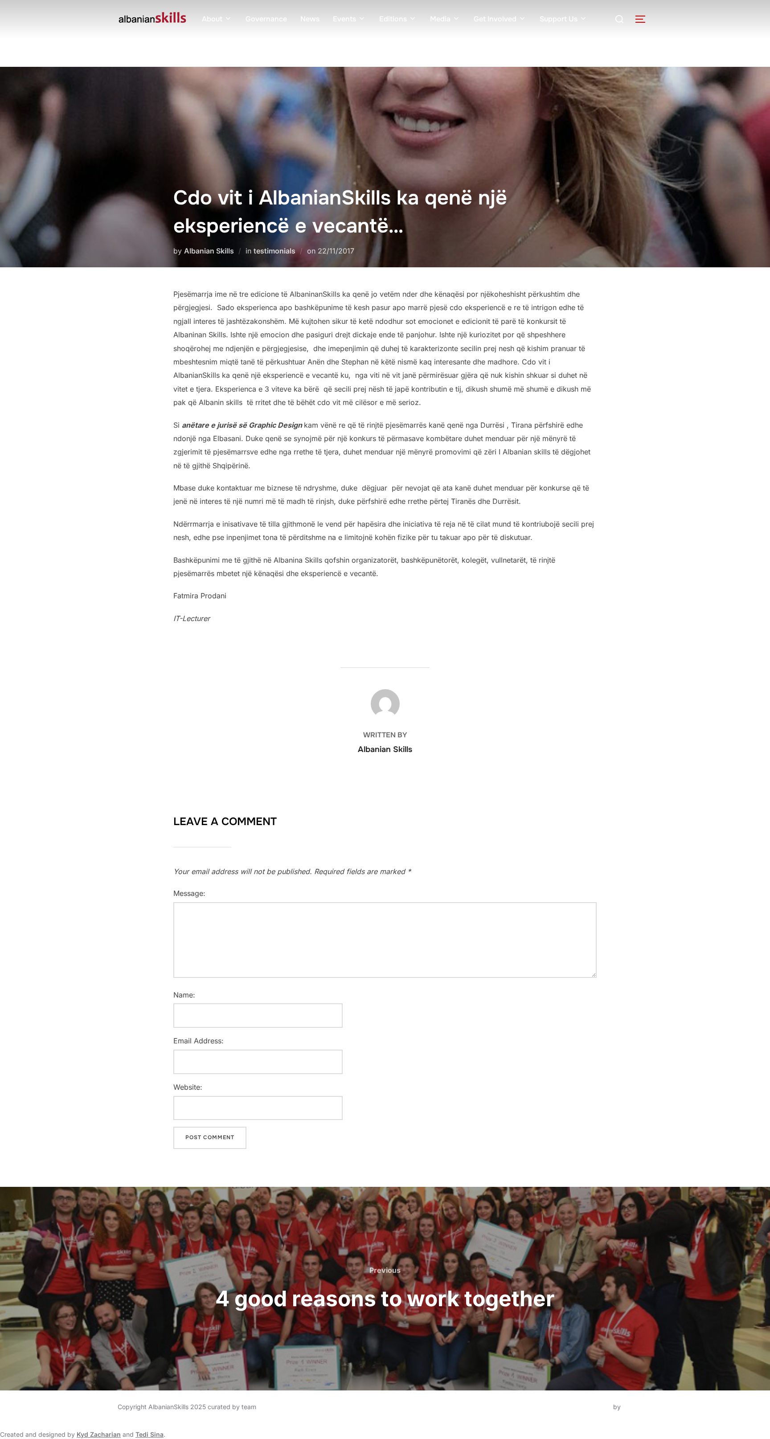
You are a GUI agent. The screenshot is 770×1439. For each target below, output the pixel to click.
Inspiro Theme (590, 1406)
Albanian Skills (209, 250)
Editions (393, 19)
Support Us (559, 19)
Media (440, 19)
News (309, 19)
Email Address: (198, 1040)
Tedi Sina (149, 1434)
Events (344, 19)
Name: (184, 994)
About (212, 19)
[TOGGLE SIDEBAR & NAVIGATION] (643, 19)
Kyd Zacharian (99, 1434)
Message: (189, 893)
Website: (187, 1087)
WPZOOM (637, 1406)
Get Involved (495, 19)
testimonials (274, 250)
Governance (266, 19)
